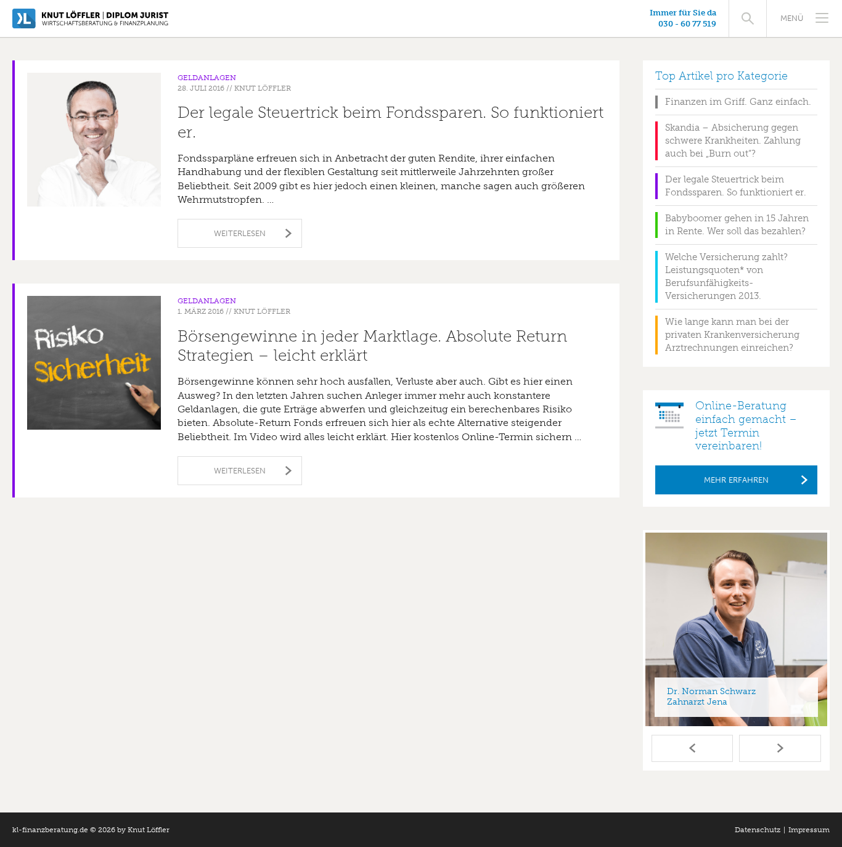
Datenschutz (757, 829)
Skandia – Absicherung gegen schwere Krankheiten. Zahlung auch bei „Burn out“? (733, 140)
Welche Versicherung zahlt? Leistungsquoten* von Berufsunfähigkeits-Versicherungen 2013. (726, 276)
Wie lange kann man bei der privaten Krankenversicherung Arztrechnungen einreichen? (732, 334)
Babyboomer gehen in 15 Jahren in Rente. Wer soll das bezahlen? (737, 225)
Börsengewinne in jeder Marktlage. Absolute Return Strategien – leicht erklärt (372, 346)
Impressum (809, 829)
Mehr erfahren (736, 480)
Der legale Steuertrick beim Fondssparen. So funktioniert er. (390, 122)
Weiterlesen (240, 233)
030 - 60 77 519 (687, 23)
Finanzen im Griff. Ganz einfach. (738, 101)
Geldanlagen (207, 77)
